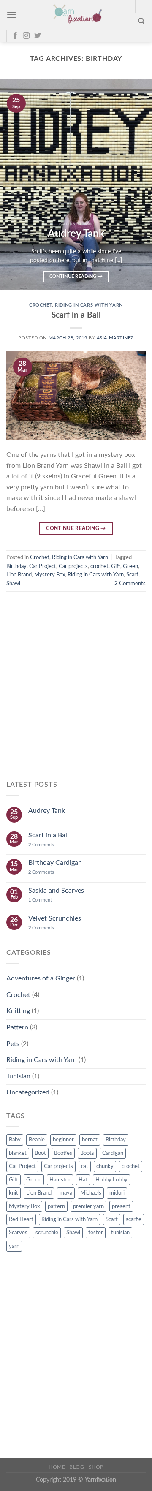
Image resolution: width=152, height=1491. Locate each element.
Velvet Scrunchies (54, 918)
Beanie (37, 1139)
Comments (130, 583)
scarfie (133, 1219)
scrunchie (46, 1232)
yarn (14, 1246)
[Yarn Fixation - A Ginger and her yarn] (76, 15)
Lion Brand (19, 574)
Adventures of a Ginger (40, 978)
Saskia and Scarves (56, 890)
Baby (15, 1139)
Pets (12, 1043)
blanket (18, 1153)
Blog (76, 1466)
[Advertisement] (76, 693)
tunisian (120, 1232)
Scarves (18, 1232)
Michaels (90, 1192)
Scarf (132, 574)
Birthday (16, 566)
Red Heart (21, 1219)
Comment (40, 900)
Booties (63, 1153)
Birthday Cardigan (55, 862)
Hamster (60, 1179)
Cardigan (112, 1153)
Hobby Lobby (111, 1179)
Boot (40, 1153)
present (121, 1206)
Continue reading (76, 276)
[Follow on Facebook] (15, 36)
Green (130, 566)
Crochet (40, 305)
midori (117, 1192)
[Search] (141, 21)
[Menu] (11, 14)
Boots (87, 1153)
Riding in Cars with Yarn (88, 305)
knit (13, 1192)
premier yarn (88, 1206)
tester (95, 1232)
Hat (83, 1179)
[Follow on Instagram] (26, 36)
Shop (96, 1466)
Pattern (17, 1027)
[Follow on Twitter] (37, 36)
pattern (56, 1206)
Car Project (42, 566)
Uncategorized (27, 1092)
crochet (99, 566)
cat (84, 1166)
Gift (115, 566)
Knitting (18, 1011)
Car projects (73, 566)
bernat (90, 1139)
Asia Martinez (115, 338)
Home (57, 1466)
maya (66, 1192)
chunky (105, 1166)
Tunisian (18, 1076)
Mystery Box (49, 574)
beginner (63, 1139)
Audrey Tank (46, 810)
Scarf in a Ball (76, 315)
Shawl (13, 583)
